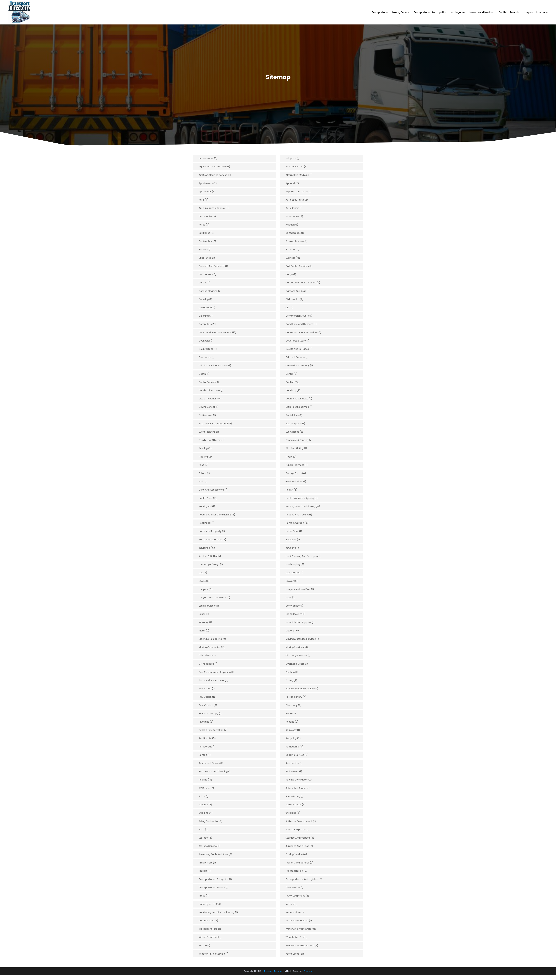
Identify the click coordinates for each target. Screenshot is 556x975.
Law (201, 572)
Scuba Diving (293, 796)
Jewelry (290, 547)
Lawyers (528, 12)
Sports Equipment (296, 829)
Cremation (205, 357)
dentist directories (209, 390)
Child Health (292, 299)
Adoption (291, 158)
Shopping (291, 813)
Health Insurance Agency (300, 498)
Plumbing (204, 721)
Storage (203, 837)
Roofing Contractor (297, 779)
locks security (294, 614)
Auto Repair (292, 208)
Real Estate (205, 738)
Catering (204, 299)
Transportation (380, 12)
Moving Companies (209, 647)
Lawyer (290, 581)
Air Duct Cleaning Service (213, 175)
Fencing (203, 448)
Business (290, 258)
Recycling (291, 738)
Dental (289, 374)
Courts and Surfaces (297, 349)
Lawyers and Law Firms (482, 12)
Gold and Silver (294, 481)
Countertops (206, 349)
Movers (290, 630)
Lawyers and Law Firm (298, 589)
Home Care (292, 531)
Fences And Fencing (297, 440)
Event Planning (207, 431)
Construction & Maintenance (215, 332)
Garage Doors (294, 473)
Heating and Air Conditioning (215, 514)
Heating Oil (205, 523)
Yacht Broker (293, 953)
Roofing (203, 779)
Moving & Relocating (210, 639)
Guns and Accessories (211, 489)
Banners (203, 249)
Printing (290, 721)
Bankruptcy (205, 241)
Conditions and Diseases (299, 324)
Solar (201, 829)
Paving (289, 680)
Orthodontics (206, 663)
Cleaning (204, 315)
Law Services (293, 572)
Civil (288, 307)
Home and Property (210, 531)
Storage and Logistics (298, 837)
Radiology (291, 730)
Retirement (292, 771)
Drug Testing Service (297, 407)
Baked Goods (293, 233)
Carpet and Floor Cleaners (301, 282)
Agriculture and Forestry (213, 166)
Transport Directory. (274, 971)
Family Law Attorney (210, 440)
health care (205, 498)
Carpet (203, 282)
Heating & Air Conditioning (300, 506)
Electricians (292, 415)
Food (201, 465)
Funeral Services (295, 465)
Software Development (299, 821)
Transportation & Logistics (213, 879)
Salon (202, 796)
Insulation (291, 539)
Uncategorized (457, 12)
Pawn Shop (205, 688)
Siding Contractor (209, 821)
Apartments (206, 183)
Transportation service (212, 887)
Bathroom (291, 249)
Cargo (289, 274)
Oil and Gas (205, 655)
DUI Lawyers (205, 415)
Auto (201, 199)
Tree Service (293, 887)
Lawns (202, 581)
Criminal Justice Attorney (213, 365)
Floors (289, 456)
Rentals (203, 755)
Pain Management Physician (215, 672)
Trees (202, 895)
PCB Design (205, 697)
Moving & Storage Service (300, 639)
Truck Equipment (295, 895)
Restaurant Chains (209, 763)
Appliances (205, 191)
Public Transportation (211, 730)
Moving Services (401, 12)
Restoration (292, 763)
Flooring (203, 456)
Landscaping (293, 564)
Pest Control (206, 705)
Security (203, 804)
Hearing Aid (205, 506)
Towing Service (294, 854)
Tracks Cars (205, 862)
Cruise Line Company (297, 365)
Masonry (204, 622)
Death (202, 374)
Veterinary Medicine (297, 920)
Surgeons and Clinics (297, 846)
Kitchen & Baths (208, 556)
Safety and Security (297, 788)
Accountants (206, 158)
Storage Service (208, 846)
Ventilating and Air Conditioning (216, 912)
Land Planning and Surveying (302, 556)
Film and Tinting (294, 448)
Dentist (503, 12)
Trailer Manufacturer (297, 862)
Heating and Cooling (297, 514)
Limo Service (293, 605)
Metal (202, 630)
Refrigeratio (205, 746)
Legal (288, 597)
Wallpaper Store (208, 929)
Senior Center (293, 804)
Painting (290, 672)
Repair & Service (295, 755)
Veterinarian (293, 912)
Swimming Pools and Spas (213, 854)
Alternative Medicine (297, 175)
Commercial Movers (297, 315)
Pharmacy (291, 705)
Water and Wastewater (299, 929)
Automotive (292, 216)
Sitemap (308, 971)
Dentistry (515, 12)
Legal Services (207, 605)
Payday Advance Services (300, 688)
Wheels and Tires (295, 937)
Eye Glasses (292, 431)
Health (289, 489)
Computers (205, 324)
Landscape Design (209, 564)
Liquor (202, 614)
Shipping (203, 813)
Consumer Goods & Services (302, 332)
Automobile (205, 216)
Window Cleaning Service (300, 945)
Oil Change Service (296, 655)
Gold (201, 481)
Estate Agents (294, 423)
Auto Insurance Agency (212, 208)
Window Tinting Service (212, 953)
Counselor (204, 340)
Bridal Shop (205, 258)
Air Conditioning (294, 166)
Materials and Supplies (298, 622)
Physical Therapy (208, 713)
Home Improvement (210, 539)
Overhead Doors (295, 663)
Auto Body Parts (295, 199)
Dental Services (207, 382)
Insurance (542, 12)
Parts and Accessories (211, 680)
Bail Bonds (204, 233)
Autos (202, 224)
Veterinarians (206, 920)
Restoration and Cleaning (213, 771)
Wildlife (203, 945)
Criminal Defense (295, 357)
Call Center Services (297, 266)
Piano (289, 713)
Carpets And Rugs (296, 291)
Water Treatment (209, 937)
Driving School (207, 407)
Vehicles (290, 904)
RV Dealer (204, 788)
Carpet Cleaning (208, 291)
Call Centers (206, 274)
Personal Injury (294, 697)
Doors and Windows (297, 398)
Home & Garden (295, 523)
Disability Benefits (209, 398)
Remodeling (292, 746)
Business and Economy (212, 266)
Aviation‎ (290, 224)
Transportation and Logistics (430, 12)
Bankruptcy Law (295, 241)
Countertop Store (296, 340)
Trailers (203, 871)
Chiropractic (206, 307)
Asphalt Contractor (297, 191)
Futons (202, 473)
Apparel (290, 183)
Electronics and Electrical (213, 423)
